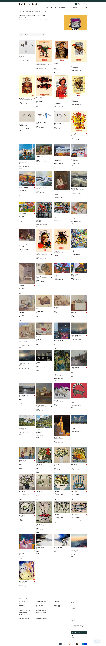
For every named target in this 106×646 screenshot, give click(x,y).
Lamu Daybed (21, 287)
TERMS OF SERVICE (57, 606)
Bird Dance (55, 159)
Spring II (55, 493)
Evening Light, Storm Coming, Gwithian (77, 189)
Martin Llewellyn (23, 427)
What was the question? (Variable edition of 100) (76, 100)
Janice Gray (56, 400)
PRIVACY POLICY (57, 608)
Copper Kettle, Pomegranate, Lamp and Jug (26, 245)
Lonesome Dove (56, 342)
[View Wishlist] (84, 4)
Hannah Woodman (75, 188)
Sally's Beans (21, 516)
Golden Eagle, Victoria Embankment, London (77, 369)
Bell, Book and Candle (57, 193)
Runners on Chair (74, 493)
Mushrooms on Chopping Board (41, 277)
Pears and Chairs (39, 493)
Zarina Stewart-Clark (76, 335)
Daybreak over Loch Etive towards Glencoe (25, 364)
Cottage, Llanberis (39, 431)
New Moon (21, 552)
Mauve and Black (22, 493)
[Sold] (86, 63)
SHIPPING (56, 603)
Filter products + (24, 34)
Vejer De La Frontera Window (24, 162)
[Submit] (76, 4)
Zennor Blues (56, 548)
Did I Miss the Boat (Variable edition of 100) (77, 66)
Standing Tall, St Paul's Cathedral (41, 406)
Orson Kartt (39, 63)
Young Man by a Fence (57, 374)
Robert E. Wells (74, 426)
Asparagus (55, 516)
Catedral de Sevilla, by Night (58, 438)
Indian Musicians (56, 275)
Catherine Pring (23, 213)
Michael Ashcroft (75, 367)
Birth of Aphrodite (22, 582)
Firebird (20, 215)
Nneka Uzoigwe (57, 192)
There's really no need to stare (58, 401)
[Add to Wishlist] (86, 99)
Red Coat (38, 188)
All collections (21, 11)
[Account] (79, 5)
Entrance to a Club (22, 461)
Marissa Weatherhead (41, 219)
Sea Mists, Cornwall (39, 548)
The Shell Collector (74, 275)
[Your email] (79, 615)
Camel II (37, 310)
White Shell (55, 124)
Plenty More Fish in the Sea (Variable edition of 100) (42, 99)
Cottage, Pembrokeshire (23, 428)
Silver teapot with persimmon (76, 314)
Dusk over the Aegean (74, 550)
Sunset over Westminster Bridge (24, 396)
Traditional (74, 621)
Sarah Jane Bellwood (24, 55)
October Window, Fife (23, 189)
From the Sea (38, 220)
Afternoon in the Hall (22, 314)
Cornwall (72, 427)
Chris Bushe (73, 549)
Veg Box (37, 465)
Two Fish (72, 516)
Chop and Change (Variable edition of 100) (60, 65)
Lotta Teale (73, 215)
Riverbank (72, 250)
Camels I (55, 308)
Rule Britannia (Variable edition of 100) (60, 102)
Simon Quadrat (39, 156)
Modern (73, 620)
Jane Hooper (39, 464)
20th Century (74, 623)
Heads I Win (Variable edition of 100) (25, 99)
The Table (38, 363)
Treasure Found (21, 56)
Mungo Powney (74, 249)
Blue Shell (21, 124)
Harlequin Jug (73, 159)
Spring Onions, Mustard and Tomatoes (77, 217)
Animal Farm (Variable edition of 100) (42, 64)
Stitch (37, 123)
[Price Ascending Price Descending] (37, 34)
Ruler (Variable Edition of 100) (41, 254)
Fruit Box (72, 465)
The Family (38, 157)
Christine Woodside (23, 161)
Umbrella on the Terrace (23, 341)
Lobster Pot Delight (57, 216)
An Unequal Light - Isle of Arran (76, 336)
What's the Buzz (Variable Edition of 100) (60, 253)
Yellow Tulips (56, 465)
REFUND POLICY (57, 605)
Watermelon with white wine (41, 338)
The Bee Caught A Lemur (75, 401)
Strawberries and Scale (40, 525)
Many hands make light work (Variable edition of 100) (77, 135)
